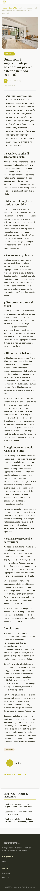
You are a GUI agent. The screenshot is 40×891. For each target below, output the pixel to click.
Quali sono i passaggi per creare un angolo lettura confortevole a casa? (18, 805)
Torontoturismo (11, 842)
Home (4, 861)
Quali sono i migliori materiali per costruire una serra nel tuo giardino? (19, 820)
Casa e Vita (13, 8)
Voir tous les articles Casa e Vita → (18, 774)
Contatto (5, 877)
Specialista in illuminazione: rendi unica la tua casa (18, 813)
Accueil (4, 8)
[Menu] (35, 2)
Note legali (6, 873)
